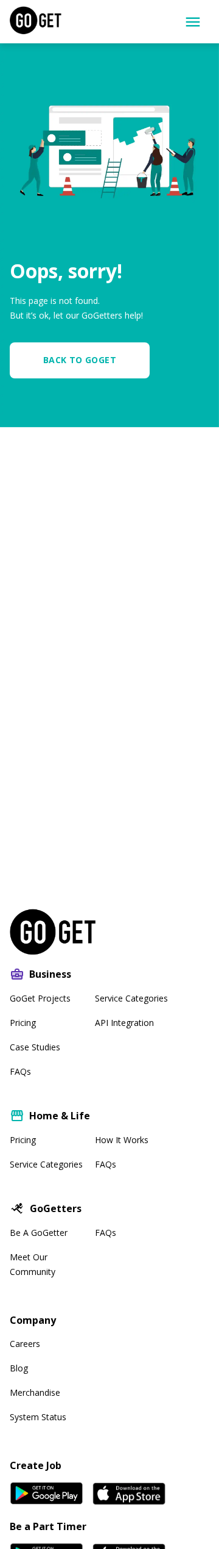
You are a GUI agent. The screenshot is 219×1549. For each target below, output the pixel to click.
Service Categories (131, 998)
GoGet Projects (40, 998)
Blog (19, 1368)
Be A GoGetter (39, 1232)
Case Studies (35, 1047)
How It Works (121, 1140)
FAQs (20, 1071)
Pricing (23, 1022)
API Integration (124, 1022)
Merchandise (35, 1392)
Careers (25, 1343)
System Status (38, 1417)
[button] (84, 360)
